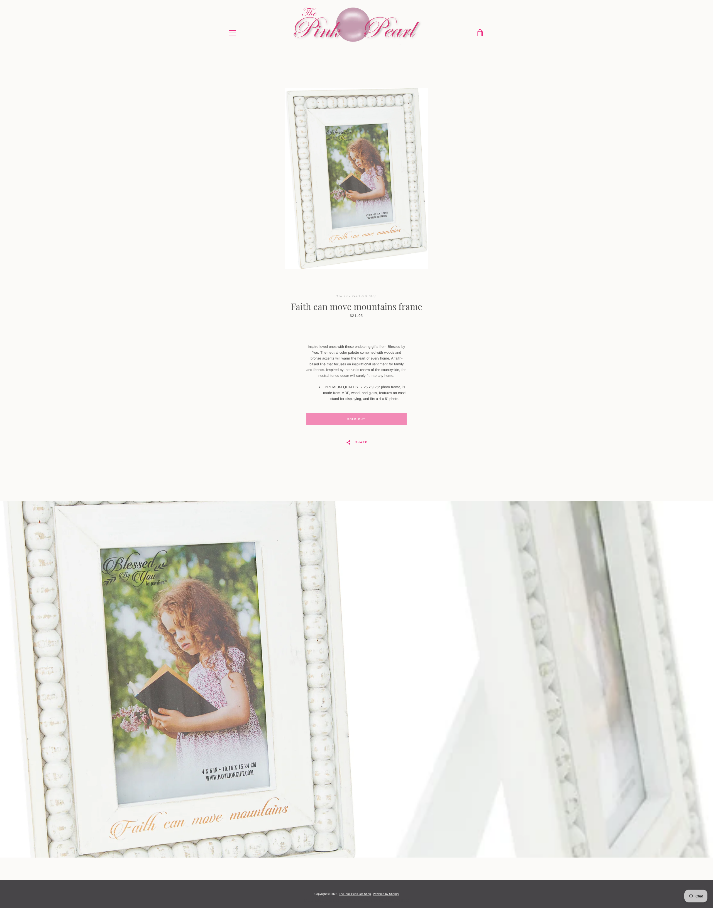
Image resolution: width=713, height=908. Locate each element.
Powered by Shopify (386, 893)
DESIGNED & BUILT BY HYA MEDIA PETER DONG (356, 900)
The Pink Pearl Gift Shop (355, 893)
